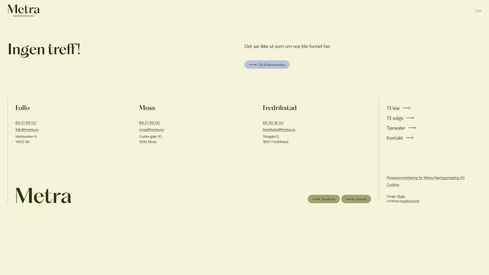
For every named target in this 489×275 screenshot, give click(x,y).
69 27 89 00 (25, 123)
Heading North (409, 201)
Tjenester (396, 128)
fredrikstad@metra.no (279, 129)
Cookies (393, 184)
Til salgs (395, 118)
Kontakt (395, 138)
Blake (401, 196)
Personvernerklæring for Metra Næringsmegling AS (426, 178)
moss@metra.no (151, 129)
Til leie (393, 108)
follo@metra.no (26, 129)
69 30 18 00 (273, 123)
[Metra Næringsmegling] (43, 195)
